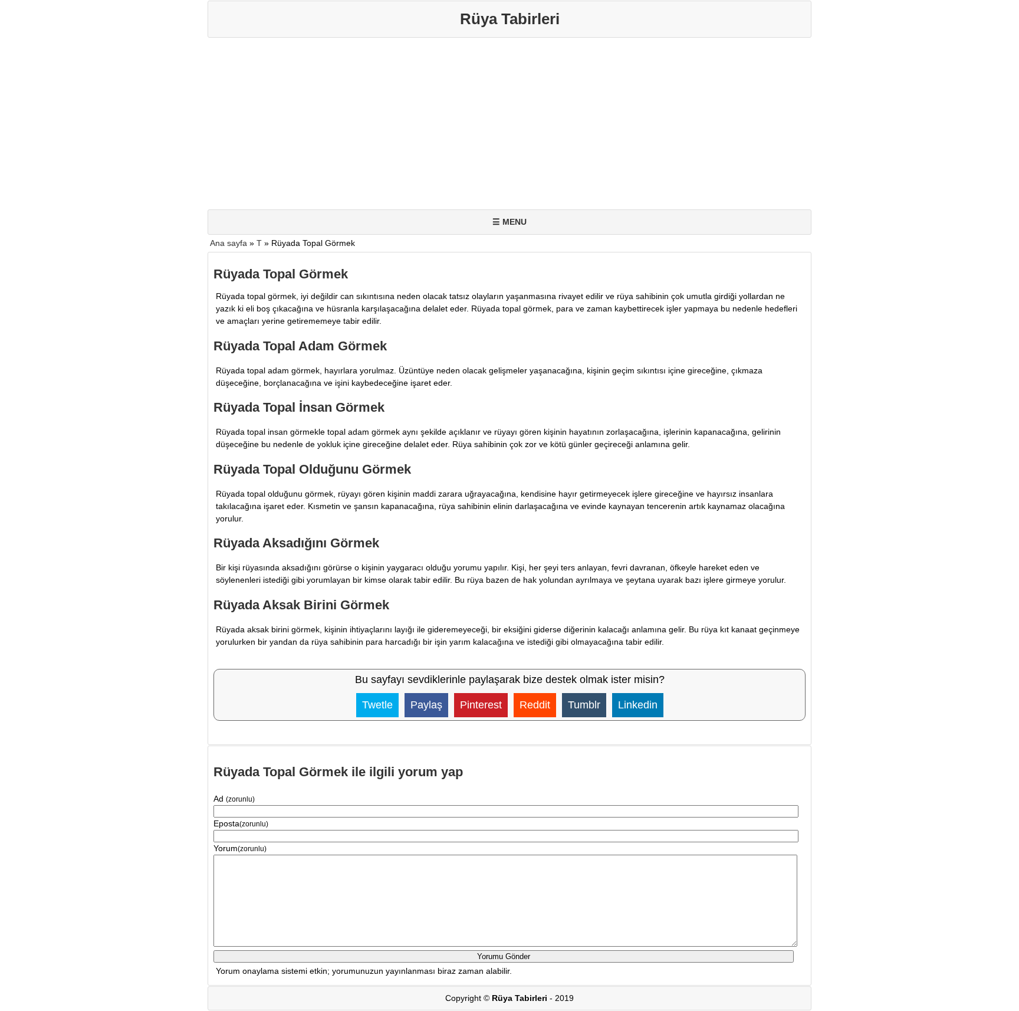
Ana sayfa (228, 243)
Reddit (535, 705)
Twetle (377, 705)
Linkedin (638, 705)
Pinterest (481, 705)
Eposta (240, 823)
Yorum (240, 848)
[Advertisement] (561, 126)
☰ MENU (509, 222)
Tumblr (584, 705)
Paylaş (426, 705)
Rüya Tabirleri (510, 19)
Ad (234, 798)
